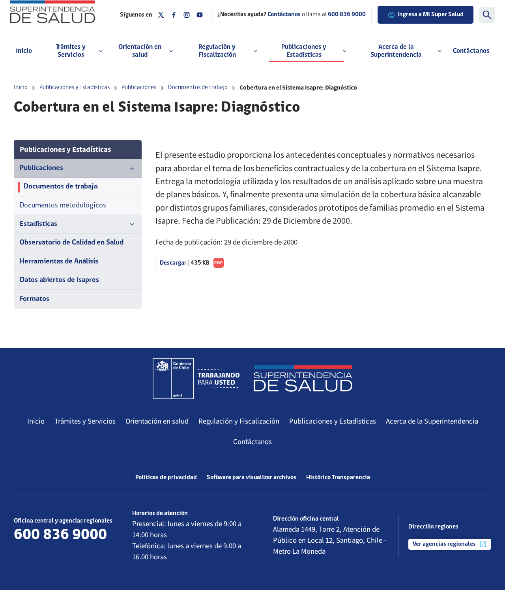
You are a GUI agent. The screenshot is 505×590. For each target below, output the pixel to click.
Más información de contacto (60, 549)
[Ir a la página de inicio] (59, 12)
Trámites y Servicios (85, 421)
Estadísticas (38, 224)
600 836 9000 (347, 14)
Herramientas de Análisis (59, 261)
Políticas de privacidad (166, 477)
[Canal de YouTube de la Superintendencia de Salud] (200, 15)
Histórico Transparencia (338, 477)
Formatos (34, 299)
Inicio (24, 51)
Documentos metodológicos (63, 205)
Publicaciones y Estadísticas (74, 87)
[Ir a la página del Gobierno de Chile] (196, 378)
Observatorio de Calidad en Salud (71, 242)
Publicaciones (139, 87)
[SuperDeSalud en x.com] (161, 15)
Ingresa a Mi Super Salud (430, 14)
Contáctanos (471, 51)
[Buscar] (487, 15)
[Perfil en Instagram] (187, 15)
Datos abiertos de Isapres (59, 280)
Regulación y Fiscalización (238, 421)
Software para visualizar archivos (251, 477)
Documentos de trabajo (198, 87)
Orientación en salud (157, 421)
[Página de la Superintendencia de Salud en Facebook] (174, 15)
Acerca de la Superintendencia (432, 421)
